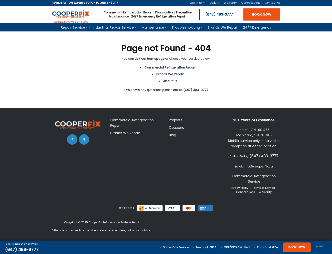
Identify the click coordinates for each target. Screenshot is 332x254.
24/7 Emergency (257, 27)
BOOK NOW (296, 247)
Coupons (176, 127)
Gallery (214, 3)
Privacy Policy (239, 188)
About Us (196, 3)
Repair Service (73, 27)
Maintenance (153, 27)
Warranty (230, 3)
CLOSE (320, 246)
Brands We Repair (223, 27)
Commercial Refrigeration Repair (170, 67)
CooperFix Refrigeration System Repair (114, 222)
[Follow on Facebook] (72, 139)
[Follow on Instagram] (84, 139)
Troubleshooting (186, 27)
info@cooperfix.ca (258, 166)
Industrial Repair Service (113, 27)
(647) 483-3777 (264, 156)
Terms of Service (263, 188)
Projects (175, 120)
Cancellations (250, 3)
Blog (172, 135)
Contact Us (272, 3)
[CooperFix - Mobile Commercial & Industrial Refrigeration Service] (71, 14)
